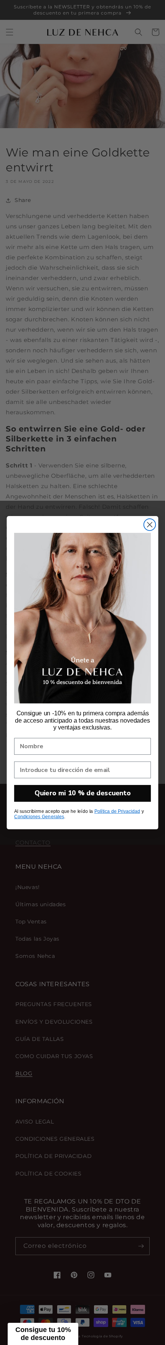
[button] (43, 1334)
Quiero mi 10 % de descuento (82, 793)
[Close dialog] (150, 525)
